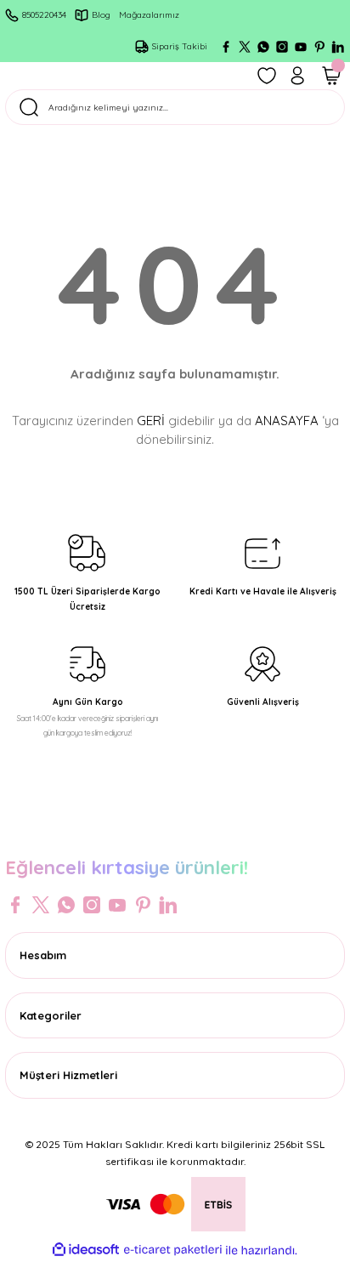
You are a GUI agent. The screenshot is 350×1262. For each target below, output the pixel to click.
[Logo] (175, 831)
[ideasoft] (86, 1250)
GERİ (151, 420)
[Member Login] (297, 75)
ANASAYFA (287, 420)
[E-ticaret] (173, 1249)
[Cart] (331, 75)
